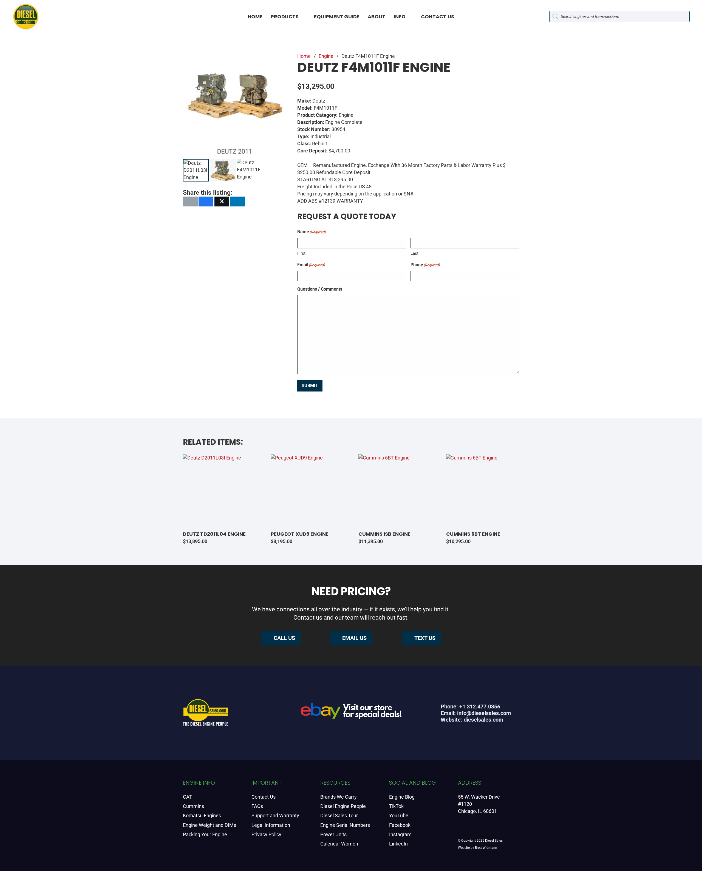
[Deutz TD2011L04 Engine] (219, 490)
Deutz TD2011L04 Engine (214, 533)
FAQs (257, 806)
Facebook (400, 825)
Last (414, 253)
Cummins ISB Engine (384, 533)
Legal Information (270, 825)
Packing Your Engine (205, 834)
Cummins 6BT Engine (473, 533)
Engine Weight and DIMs (209, 825)
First (301, 253)
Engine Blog (402, 797)
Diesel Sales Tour (339, 815)
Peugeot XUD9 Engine (300, 533)
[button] (303, 16)
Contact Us (263, 797)
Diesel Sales (494, 840)
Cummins (193, 806)
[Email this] (190, 201)
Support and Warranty (275, 815)
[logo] (25, 16)
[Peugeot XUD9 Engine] (307, 490)
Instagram (400, 834)
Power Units (333, 834)
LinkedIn (398, 844)
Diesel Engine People (343, 806)
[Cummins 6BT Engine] (482, 490)
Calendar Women (339, 844)
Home (304, 56)
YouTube (398, 815)
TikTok (396, 806)
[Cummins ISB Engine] (394, 490)
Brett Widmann (486, 848)
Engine (326, 56)
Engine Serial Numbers (345, 825)
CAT (187, 797)
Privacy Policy (266, 834)
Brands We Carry (338, 797)
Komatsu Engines (202, 815)
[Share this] (206, 201)
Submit (310, 385)
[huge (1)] (351, 713)
